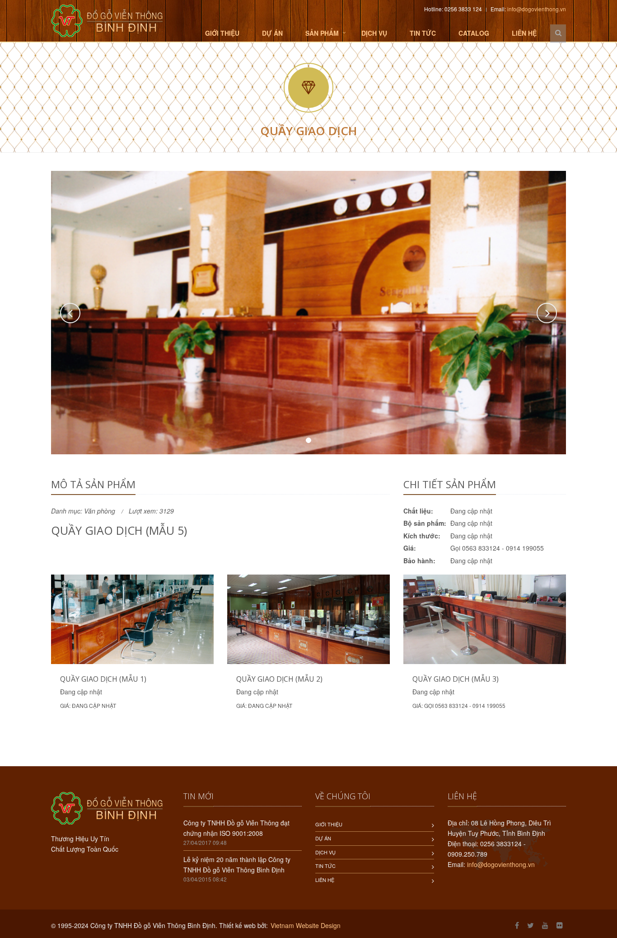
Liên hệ (524, 33)
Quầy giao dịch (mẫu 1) (103, 679)
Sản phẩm (322, 33)
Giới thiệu (222, 33)
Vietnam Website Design (306, 925)
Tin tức (423, 33)
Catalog (473, 33)
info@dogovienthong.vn (536, 9)
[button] (70, 313)
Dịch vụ (374, 33)
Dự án (272, 33)
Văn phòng (99, 510)
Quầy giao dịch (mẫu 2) (279, 679)
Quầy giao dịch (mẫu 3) (455, 679)
